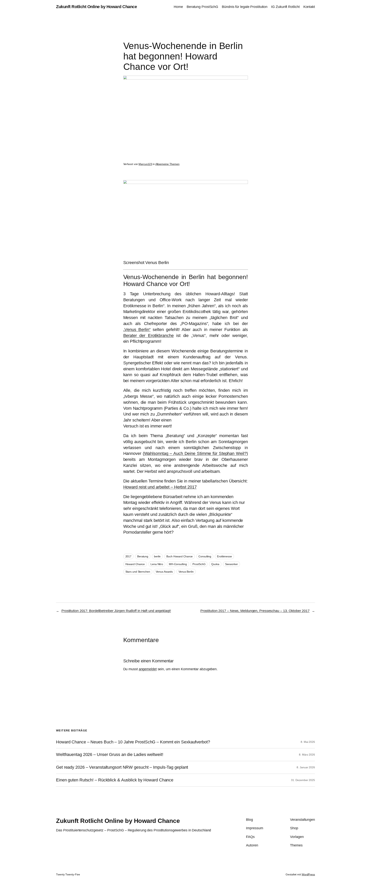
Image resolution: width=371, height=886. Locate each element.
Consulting (204, 556)
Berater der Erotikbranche (148, 335)
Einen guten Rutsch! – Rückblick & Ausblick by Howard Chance (114, 780)
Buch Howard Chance (179, 556)
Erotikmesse (224, 556)
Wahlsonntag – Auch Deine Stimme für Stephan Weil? (195, 453)
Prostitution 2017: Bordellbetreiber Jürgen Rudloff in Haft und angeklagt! (116, 611)
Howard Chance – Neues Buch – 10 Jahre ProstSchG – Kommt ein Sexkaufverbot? (133, 742)
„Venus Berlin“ (137, 329)
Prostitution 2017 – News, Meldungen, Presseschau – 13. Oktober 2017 (255, 611)
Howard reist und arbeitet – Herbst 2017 (160, 487)
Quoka (215, 564)
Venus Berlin (186, 571)
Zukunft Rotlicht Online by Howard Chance (96, 6)
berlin (157, 556)
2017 (128, 556)
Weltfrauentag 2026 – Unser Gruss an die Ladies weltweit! (109, 754)
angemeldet (148, 669)
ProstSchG (198, 564)
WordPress (308, 874)
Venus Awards (164, 571)
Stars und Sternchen (137, 571)
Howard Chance (135, 564)
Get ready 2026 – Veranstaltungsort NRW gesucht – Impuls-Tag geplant (122, 767)
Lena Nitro (157, 564)
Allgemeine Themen (167, 164)
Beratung (142, 556)
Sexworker (231, 564)
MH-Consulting (178, 564)
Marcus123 (145, 164)
